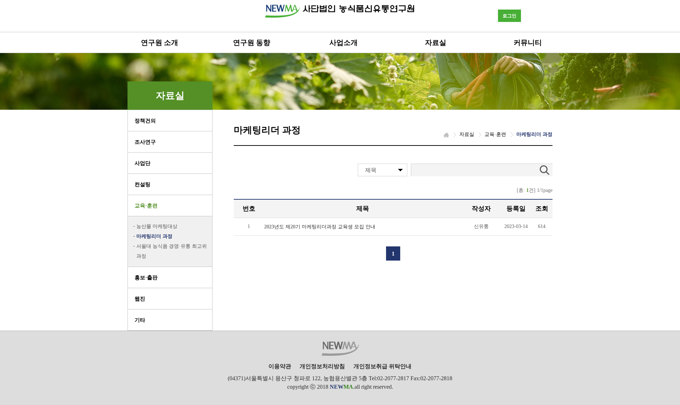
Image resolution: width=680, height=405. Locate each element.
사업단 (143, 163)
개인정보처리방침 (322, 366)
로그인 (509, 15)
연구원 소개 (159, 42)
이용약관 (279, 366)
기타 (140, 320)
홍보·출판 (146, 277)
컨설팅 (143, 184)
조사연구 (145, 142)
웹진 (140, 299)
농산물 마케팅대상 (156, 226)
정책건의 (145, 121)
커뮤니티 (528, 42)
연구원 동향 (251, 42)
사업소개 (343, 42)
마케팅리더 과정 (154, 236)
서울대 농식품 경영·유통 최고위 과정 (171, 251)
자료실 (435, 42)
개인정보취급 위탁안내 (382, 366)
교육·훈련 (146, 206)
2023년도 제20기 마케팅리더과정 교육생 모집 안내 (319, 226)
